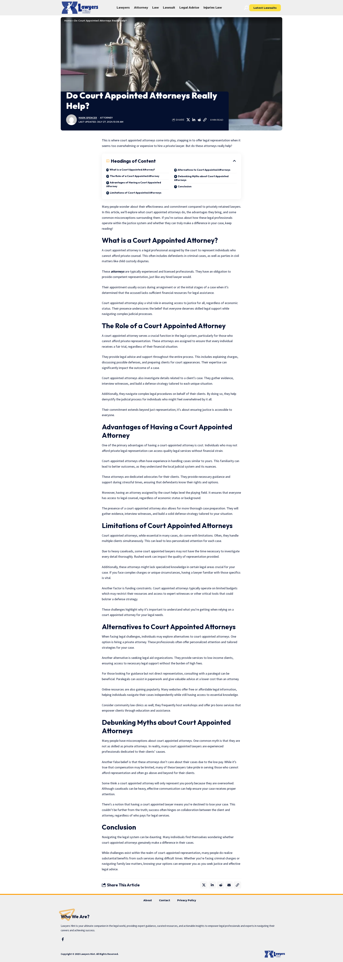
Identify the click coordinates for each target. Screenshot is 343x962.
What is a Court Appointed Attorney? (132, 169)
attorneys (117, 271)
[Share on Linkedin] (193, 120)
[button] (246, 8)
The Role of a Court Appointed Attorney (134, 176)
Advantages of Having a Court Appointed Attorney (133, 184)
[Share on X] (188, 120)
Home (68, 20)
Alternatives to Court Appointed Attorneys (204, 169)
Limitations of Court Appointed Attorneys (135, 192)
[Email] (229, 885)
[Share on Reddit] (199, 120)
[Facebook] (63, 939)
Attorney (106, 117)
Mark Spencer (88, 117)
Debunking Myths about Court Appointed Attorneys (201, 178)
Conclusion (185, 186)
